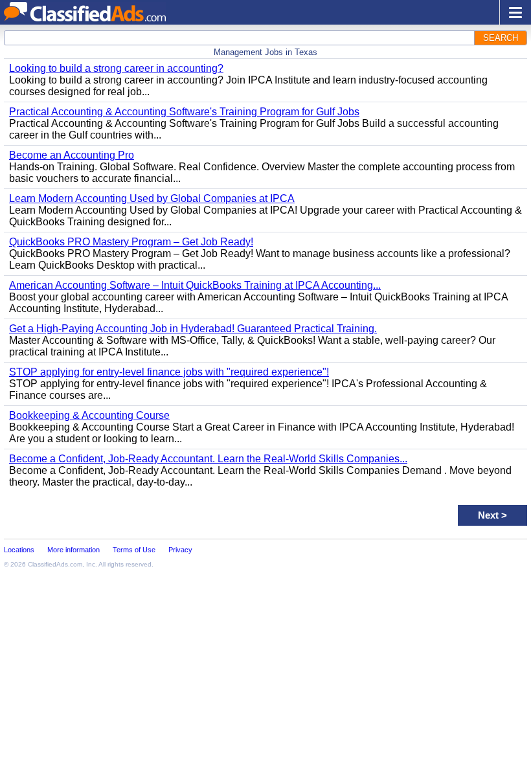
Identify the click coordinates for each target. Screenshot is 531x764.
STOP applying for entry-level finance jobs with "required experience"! (169, 371)
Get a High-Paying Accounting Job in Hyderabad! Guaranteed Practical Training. (193, 328)
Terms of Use (134, 550)
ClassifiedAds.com (55, 564)
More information (73, 550)
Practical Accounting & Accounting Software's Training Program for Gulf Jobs (184, 111)
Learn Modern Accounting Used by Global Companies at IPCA (152, 198)
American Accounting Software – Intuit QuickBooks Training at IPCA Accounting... (195, 285)
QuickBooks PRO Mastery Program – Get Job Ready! (131, 241)
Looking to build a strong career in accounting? (116, 68)
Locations (19, 550)
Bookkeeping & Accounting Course (89, 415)
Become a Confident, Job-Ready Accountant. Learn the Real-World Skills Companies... (208, 458)
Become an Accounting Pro (71, 155)
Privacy (180, 550)
